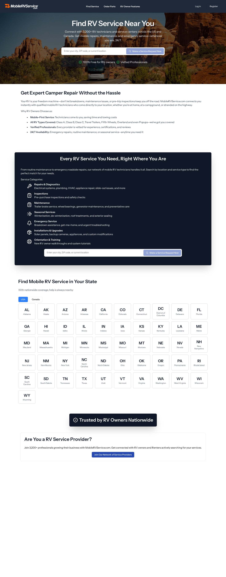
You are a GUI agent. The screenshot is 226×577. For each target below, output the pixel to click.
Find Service (92, 6)
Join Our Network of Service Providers (113, 454)
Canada (36, 299)
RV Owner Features (130, 6)
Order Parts (109, 6)
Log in (198, 6)
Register (214, 6)
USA (23, 299)
